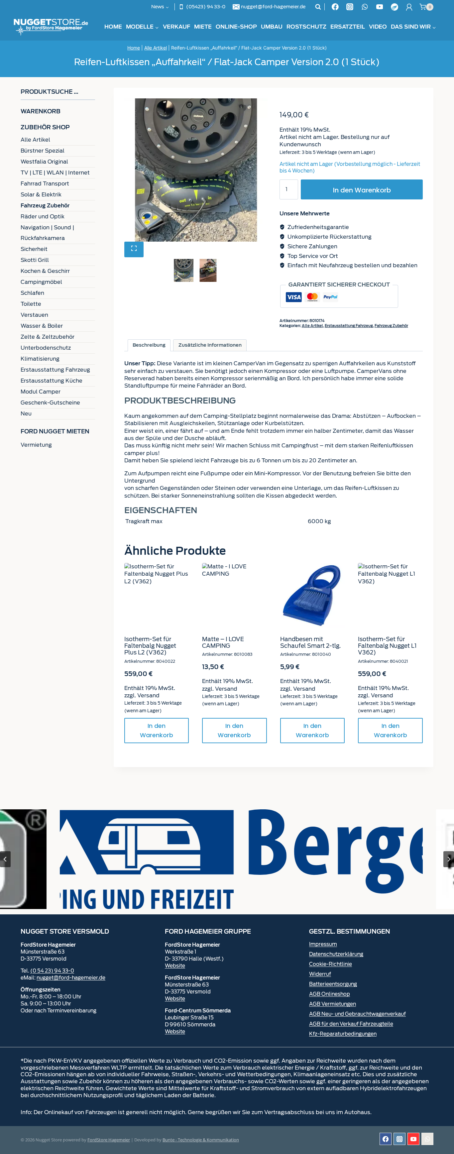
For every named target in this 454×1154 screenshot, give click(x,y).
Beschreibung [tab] (149, 345)
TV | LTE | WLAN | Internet (55, 173)
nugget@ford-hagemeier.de (71, 978)
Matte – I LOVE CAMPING (223, 642)
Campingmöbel (41, 282)
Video (378, 27)
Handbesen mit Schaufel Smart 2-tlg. (310, 642)
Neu (26, 413)
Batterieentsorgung (333, 984)
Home (113, 27)
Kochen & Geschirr (45, 271)
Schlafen (32, 293)
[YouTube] (380, 7)
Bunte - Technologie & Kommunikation (201, 1140)
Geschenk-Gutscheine (50, 403)
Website (175, 966)
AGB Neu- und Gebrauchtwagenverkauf (357, 1014)
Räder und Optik (42, 216)
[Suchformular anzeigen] (318, 7)
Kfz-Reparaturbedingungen (343, 1034)
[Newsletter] (394, 7)
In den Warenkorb (362, 190)
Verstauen (34, 315)
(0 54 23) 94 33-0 (52, 971)
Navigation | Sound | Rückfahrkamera (47, 232)
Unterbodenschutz (46, 348)
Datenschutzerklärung (336, 954)
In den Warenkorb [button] (156, 731)
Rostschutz (306, 27)
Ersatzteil (347, 27)
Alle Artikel (155, 48)
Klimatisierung (40, 359)
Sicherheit (34, 249)
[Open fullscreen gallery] (134, 249)
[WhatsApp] (365, 7)
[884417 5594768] (196, 170)
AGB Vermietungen (332, 1004)
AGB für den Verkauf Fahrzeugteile (351, 1024)
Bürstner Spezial (42, 151)
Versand (148, 695)
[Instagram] (350, 7)
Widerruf (320, 974)
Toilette (31, 304)
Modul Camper (40, 392)
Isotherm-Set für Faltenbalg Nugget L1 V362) (387, 646)
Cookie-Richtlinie (330, 964)
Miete (203, 27)
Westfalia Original (44, 162)
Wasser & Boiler (42, 326)
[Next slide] (448, 859)
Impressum (323, 944)
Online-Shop (236, 27)
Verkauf (176, 27)
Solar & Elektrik (41, 194)
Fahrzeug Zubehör (391, 326)
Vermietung (36, 445)
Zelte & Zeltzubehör (47, 337)
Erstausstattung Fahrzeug (349, 326)
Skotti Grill (35, 260)
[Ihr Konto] (409, 7)
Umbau (272, 27)
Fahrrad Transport (45, 183)
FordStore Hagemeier (108, 1140)
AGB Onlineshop (329, 994)
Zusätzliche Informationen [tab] (210, 345)
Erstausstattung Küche (51, 381)
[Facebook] (335, 7)
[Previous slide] (5, 859)
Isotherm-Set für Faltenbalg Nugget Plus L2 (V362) (150, 646)
